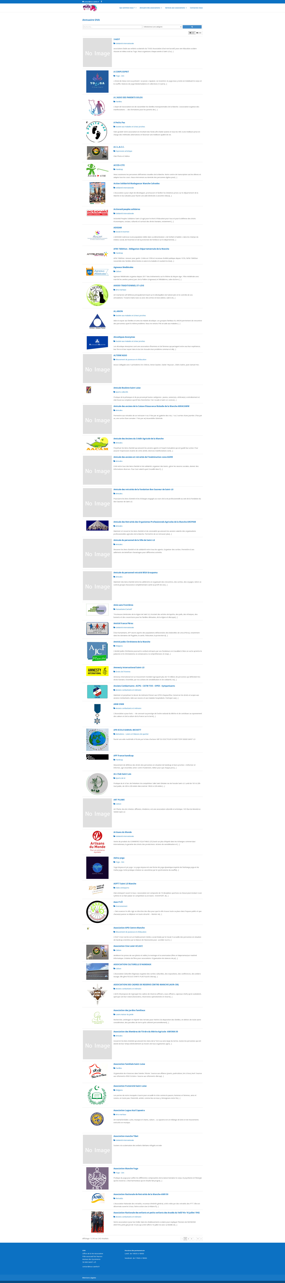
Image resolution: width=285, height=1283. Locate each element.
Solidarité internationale (124, 43)
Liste (192, 33)
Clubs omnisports (122, 888)
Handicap (119, 169)
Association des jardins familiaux (129, 1010)
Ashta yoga (119, 858)
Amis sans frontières (123, 605)
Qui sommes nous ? (127, 8)
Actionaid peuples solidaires (127, 209)
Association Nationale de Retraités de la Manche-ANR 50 (141, 1194)
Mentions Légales (89, 1278)
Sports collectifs (121, 392)
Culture (118, 271)
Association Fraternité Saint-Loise (130, 1086)
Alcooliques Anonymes (124, 337)
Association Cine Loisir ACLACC (128, 946)
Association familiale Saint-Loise (129, 1064)
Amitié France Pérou (123, 623)
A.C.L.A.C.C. (119, 147)
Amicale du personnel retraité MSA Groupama (136, 572)
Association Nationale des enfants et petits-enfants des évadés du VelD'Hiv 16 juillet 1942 (157, 1212)
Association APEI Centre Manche (129, 927)
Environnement (121, 906)
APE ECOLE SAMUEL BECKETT (127, 730)
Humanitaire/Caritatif (123, 609)
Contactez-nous (196, 8)
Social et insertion (122, 232)
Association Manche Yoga (126, 1168)
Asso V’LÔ (118, 902)
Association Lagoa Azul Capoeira (129, 1110)
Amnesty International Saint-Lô (129, 667)
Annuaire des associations (150, 8)
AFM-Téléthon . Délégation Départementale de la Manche (141, 249)
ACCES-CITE (119, 165)
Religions (119, 646)
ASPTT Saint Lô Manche (125, 883)
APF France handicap (123, 755)
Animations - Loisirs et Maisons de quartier (132, 734)
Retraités (119, 1198)
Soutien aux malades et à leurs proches (130, 315)
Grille (199, 33)
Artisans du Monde (123, 832)
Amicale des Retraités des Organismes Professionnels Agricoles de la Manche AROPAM (155, 522)
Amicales (118, 410)
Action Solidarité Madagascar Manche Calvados (137, 183)
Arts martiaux (120, 290)
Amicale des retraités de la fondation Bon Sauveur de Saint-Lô (143, 489)
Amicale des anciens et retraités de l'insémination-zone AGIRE (143, 457)
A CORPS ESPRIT (121, 71)
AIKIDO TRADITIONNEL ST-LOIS (129, 285)
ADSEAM (118, 227)
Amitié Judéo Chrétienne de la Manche (132, 641)
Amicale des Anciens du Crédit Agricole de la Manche (139, 438)
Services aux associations (175, 8)
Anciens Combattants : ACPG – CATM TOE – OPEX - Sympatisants (144, 686)
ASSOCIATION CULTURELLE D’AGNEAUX (132, 964)
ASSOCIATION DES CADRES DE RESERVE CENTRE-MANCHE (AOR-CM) (146, 984)
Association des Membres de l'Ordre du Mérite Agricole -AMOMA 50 (146, 1031)
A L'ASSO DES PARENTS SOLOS (128, 97)
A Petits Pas (119, 122)
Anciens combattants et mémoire (128, 690)
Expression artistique (123, 151)
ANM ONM (119, 704)
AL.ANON (118, 311)
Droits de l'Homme (122, 671)
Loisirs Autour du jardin (124, 1014)
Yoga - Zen (119, 76)
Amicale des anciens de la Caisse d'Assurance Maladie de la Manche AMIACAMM (151, 406)
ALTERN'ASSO (120, 355)
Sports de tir (120, 778)
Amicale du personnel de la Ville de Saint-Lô (134, 540)
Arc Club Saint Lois (122, 774)
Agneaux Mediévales (123, 267)
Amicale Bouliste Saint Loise (127, 388)
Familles (118, 101)
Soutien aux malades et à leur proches (130, 126)
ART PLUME (119, 799)
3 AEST (117, 39)
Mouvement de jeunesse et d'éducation (130, 359)
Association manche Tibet (126, 1136)
